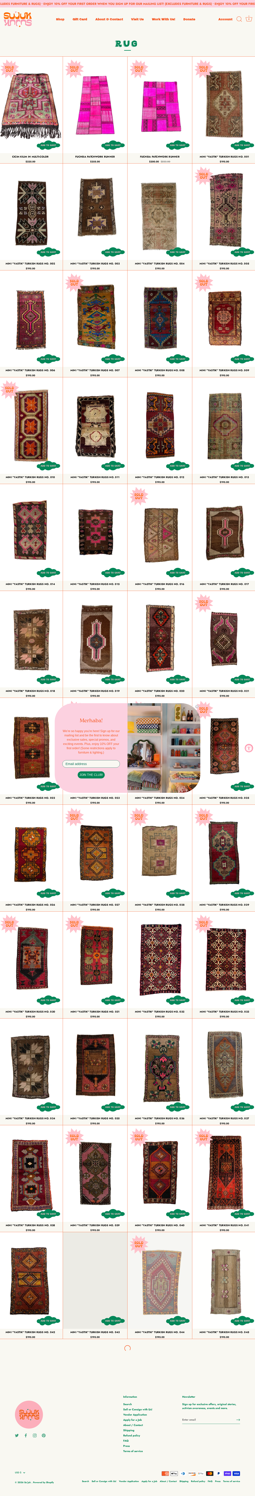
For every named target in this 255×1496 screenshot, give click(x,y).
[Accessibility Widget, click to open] (249, 748)
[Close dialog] (197, 706)
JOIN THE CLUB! (91, 774)
